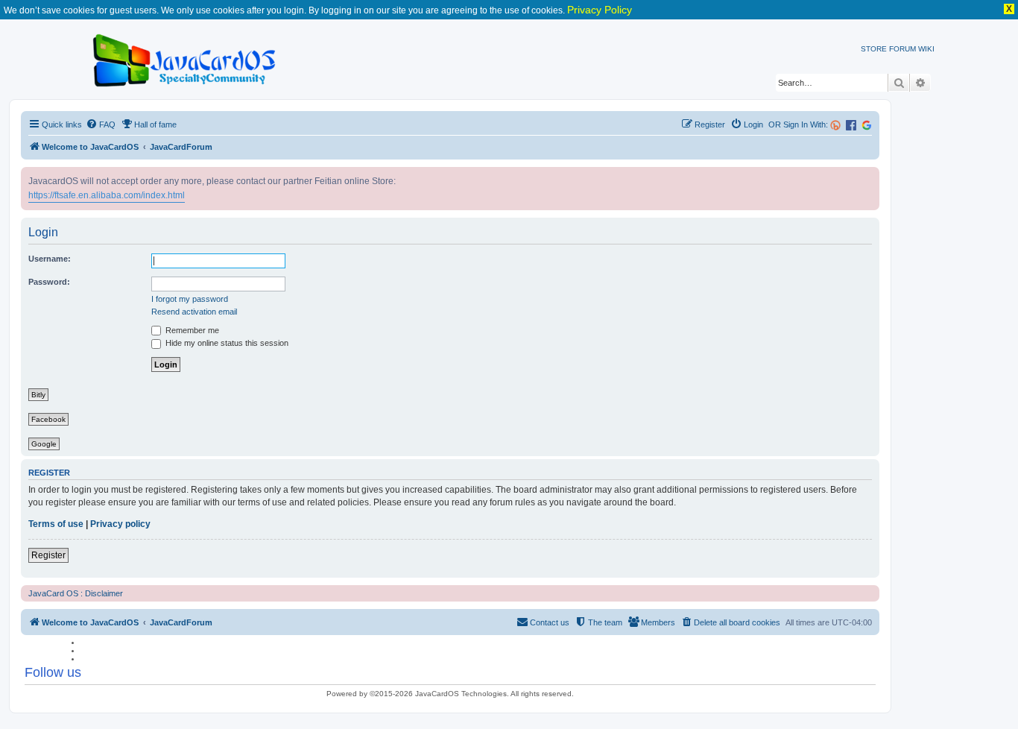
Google (44, 444)
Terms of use (55, 524)
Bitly (38, 395)
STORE (874, 49)
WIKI (926, 49)
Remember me (191, 330)
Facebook (48, 419)
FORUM (902, 49)
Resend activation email (194, 311)
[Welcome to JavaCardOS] (185, 58)
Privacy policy (120, 524)
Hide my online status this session (225, 342)
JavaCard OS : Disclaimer (75, 593)
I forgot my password (189, 298)
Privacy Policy (599, 10)
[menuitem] (101, 124)
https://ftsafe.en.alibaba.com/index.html (106, 195)
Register (48, 555)
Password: (49, 281)
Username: (49, 258)
